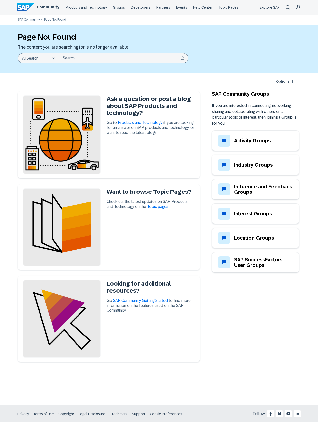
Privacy (23, 414)
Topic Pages (228, 7)
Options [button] (282, 81)
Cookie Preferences (166, 414)
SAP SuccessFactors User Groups (258, 262)
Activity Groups (252, 140)
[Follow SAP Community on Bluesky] (279, 414)
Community (48, 7)
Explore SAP (270, 7)
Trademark (118, 414)
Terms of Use (43, 414)
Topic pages (157, 206)
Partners (163, 7)
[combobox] (123, 58)
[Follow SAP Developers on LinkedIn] (297, 414)
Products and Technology (86, 7)
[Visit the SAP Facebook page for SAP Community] (271, 414)
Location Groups (254, 238)
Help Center (203, 7)
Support (138, 414)
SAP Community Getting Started (140, 300)
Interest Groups (253, 213)
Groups (119, 7)
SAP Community (29, 19)
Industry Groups (253, 165)
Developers (140, 7)
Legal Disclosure (92, 414)
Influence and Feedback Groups (263, 189)
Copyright (66, 414)
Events (181, 7)
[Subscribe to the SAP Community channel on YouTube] (288, 414)
